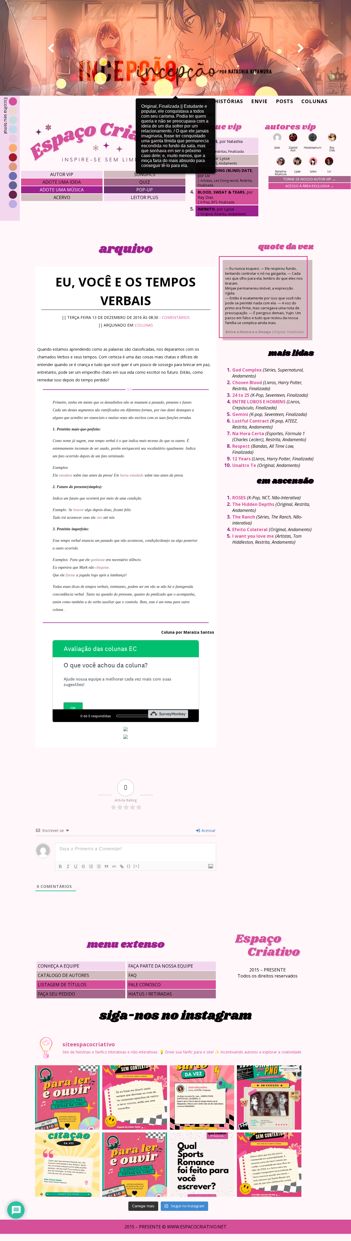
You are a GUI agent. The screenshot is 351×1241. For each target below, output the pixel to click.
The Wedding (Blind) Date (225, 170)
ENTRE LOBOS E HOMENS (258, 402)
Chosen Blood (247, 382)
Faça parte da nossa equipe (160, 966)
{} (129, 866)
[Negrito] (60, 866)
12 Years (241, 459)
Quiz (144, 182)
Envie (259, 101)
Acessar (208, 830)
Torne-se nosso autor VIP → (309, 179)
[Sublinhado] (76, 866)
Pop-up (144, 190)
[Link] (122, 866)
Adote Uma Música (62, 190)
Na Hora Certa (248, 433)
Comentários (176, 317)
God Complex (247, 370)
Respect (241, 446)
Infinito (206, 209)
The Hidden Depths (253, 504)
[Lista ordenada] (91, 866)
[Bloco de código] (114, 866)
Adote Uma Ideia (62, 182)
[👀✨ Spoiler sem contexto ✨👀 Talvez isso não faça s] (134, 1097)
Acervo (61, 197)
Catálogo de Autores (63, 975)
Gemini (240, 414)
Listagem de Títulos (62, 985)
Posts (284, 101)
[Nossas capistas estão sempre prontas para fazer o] (269, 1097)
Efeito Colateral (250, 529)
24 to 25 (240, 395)
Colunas (314, 101)
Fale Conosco (144, 985)
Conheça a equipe (58, 966)
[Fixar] (83, 866)
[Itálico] (68, 866)
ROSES (239, 498)
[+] (137, 866)
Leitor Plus (144, 197)
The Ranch (243, 517)
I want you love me (253, 536)
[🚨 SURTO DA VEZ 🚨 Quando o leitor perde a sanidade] (202, 1097)
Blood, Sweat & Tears (221, 192)
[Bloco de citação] (106, 866)
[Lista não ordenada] (99, 866)
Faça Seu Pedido (56, 994)
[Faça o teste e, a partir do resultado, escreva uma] (202, 1164)
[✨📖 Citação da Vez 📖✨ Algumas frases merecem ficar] (67, 1164)
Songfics (144, 174)
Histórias (228, 101)
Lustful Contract (250, 421)
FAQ (132, 975)
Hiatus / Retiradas (150, 994)
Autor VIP (61, 174)
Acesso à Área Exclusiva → (309, 185)
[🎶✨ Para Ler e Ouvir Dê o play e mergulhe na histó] (67, 1097)
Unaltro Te (244, 465)
